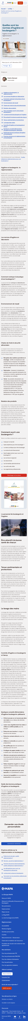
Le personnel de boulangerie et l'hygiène (15, 114)
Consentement (6, 980)
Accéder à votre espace (8, 1003)
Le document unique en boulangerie (13, 873)
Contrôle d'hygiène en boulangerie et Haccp (14, 125)
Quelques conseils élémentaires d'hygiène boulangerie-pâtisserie (13, 129)
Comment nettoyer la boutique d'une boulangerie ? (14, 99)
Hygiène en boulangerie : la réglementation (11, 93)
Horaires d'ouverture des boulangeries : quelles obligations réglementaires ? (14, 864)
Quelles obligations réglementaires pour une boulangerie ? (13, 159)
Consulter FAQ (6, 977)
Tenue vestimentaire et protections (14, 120)
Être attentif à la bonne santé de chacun (15, 117)
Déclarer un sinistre (7, 999)
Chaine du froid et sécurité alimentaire (15, 105)
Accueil (3, 8)
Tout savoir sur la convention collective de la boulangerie (15, 877)
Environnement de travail (11, 103)
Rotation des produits (10, 108)
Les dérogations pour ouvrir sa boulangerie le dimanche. (12, 869)
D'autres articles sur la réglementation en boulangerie (14, 137)
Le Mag (10, 8)
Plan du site (5, 1008)
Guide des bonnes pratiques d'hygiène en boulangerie (14, 133)
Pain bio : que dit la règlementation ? (13, 861)
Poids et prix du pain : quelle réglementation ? (11, 857)
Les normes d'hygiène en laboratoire (14, 96)
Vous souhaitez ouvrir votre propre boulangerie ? (13, 111)
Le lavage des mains (9, 122)
